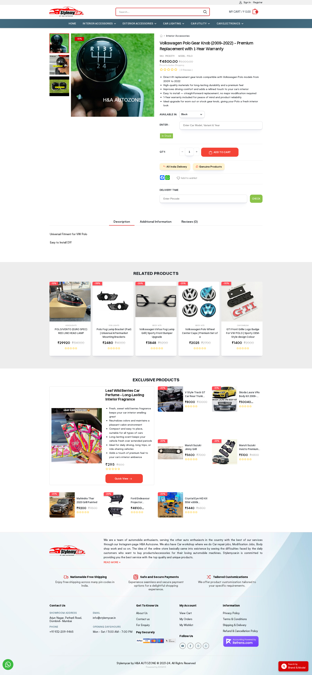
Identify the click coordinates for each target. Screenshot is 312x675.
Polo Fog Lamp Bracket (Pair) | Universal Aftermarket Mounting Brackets (114, 333)
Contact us (143, 619)
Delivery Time (169, 189)
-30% (226, 283)
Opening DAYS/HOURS (107, 626)
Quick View (122, 478)
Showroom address (63, 613)
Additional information (156, 221)
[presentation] (260, 321)
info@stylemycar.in (104, 618)
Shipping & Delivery (234, 625)
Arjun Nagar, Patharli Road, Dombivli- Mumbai (65, 619)
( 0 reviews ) (186, 70)
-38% (97, 283)
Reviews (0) (189, 221)
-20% (162, 388)
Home (72, 23)
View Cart (185, 613)
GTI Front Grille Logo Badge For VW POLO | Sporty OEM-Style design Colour (243, 333)
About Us (142, 613)
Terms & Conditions (235, 619)
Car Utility (199, 23)
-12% (53, 283)
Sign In (247, 2)
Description (122, 221)
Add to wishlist (189, 177)
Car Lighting (172, 23)
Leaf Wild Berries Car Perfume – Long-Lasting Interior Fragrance (124, 394)
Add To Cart (222, 152)
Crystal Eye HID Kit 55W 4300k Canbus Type (196, 502)
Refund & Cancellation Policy (240, 631)
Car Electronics (228, 23)
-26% (140, 283)
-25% (183, 283)
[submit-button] (205, 12)
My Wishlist (186, 625)
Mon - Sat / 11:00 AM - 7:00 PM (112, 631)
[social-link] (182, 646)
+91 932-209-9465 (61, 631)
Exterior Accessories (138, 23)
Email (96, 613)
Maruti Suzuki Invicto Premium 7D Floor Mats (248, 449)
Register (258, 2)
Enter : (164, 124)
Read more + (112, 562)
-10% (216, 388)
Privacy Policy (231, 613)
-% (79, 39)
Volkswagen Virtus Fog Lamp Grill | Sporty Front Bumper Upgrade (156, 333)
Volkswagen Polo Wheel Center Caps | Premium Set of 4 (200, 333)
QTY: (163, 151)
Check (256, 198)
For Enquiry (143, 625)
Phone (53, 626)
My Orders (185, 619)
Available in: (168, 114)
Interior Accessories (98, 23)
